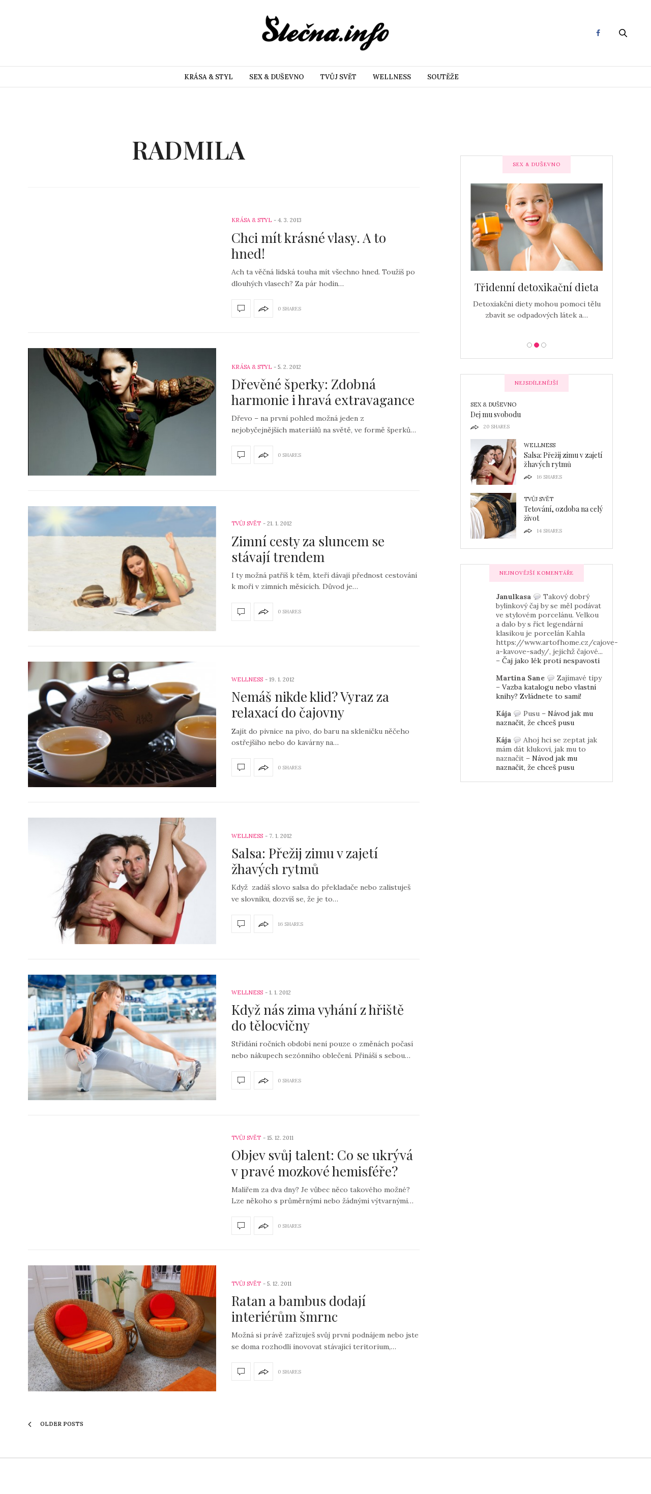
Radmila (188, 149)
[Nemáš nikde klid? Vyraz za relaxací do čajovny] (122, 724)
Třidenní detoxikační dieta (537, 287)
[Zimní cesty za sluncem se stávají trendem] (122, 568)
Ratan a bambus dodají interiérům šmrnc (298, 1308)
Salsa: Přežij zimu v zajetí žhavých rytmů (304, 861)
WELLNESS (392, 77)
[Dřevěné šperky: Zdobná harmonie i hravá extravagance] (122, 412)
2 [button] (536, 345)
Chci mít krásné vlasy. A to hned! (308, 245)
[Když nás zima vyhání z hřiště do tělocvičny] (122, 1037)
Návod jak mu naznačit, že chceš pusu (544, 718)
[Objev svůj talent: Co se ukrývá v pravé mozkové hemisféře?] (241, 1226)
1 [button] (529, 345)
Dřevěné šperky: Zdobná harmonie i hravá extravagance (323, 392)
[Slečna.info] (325, 33)
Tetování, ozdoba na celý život (563, 513)
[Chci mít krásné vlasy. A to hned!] (241, 308)
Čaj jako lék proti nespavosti (551, 660)
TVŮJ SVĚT (338, 77)
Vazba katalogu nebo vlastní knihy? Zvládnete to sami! (546, 691)
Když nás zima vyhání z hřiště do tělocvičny (317, 1017)
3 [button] (543, 345)
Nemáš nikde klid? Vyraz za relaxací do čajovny (310, 704)
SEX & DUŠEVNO (276, 77)
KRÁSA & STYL (208, 77)
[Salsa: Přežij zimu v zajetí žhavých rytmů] (122, 881)
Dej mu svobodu (495, 414)
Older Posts (61, 1423)
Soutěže (443, 77)
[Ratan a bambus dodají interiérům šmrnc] (122, 1328)
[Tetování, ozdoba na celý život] (497, 516)
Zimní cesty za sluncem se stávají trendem (307, 549)
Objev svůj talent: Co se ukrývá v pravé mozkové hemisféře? (322, 1162)
